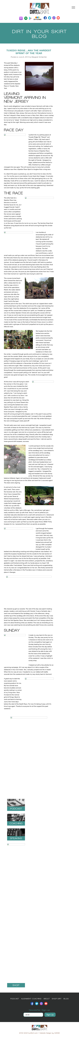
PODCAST (14, 999)
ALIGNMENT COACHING (31, 999)
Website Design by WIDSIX (50, 1033)
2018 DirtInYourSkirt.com (28, 1033)
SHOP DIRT (56, 999)
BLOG (66, 999)
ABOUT (47, 999)
